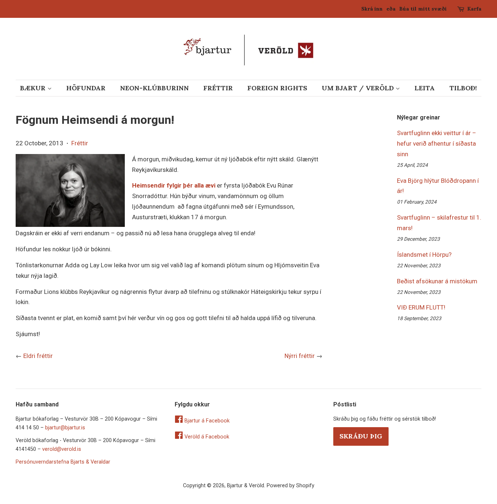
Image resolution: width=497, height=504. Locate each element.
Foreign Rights (277, 88)
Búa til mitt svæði (423, 8)
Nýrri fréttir (300, 355)
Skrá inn (372, 8)
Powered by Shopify (290, 486)
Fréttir (218, 88)
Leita (424, 88)
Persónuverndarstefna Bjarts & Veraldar (63, 462)
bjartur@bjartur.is (65, 428)
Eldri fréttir (38, 355)
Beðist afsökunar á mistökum (437, 281)
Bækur (33, 88)
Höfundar (86, 88)
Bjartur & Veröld (245, 486)
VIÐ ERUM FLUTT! (421, 307)
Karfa (474, 8)
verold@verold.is (61, 449)
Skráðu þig (360, 436)
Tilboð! (463, 88)
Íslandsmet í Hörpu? (424, 254)
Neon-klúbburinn (154, 88)
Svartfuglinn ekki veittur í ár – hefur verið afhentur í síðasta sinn (436, 143)
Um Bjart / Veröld (358, 88)
